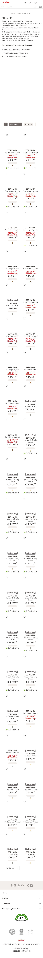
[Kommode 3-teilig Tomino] (12, 727)
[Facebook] (11, 885)
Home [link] (13, 13)
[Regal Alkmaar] (30, 863)
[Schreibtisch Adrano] (30, 349)
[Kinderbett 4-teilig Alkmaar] (30, 530)
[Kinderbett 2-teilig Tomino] (12, 687)
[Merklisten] (7, 135)
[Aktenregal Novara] (12, 766)
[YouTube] (22, 885)
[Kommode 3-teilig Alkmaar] (30, 569)
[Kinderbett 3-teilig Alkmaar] (30, 490)
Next (41, 102)
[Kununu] (31, 885)
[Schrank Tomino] (30, 415)
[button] (21, 919)
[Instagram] (15, 885)
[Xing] (28, 885)
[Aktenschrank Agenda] (12, 204)
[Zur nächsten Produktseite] (18, 868)
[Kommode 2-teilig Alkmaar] (30, 451)
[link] (25, 2)
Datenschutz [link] (35, 944)
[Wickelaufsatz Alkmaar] (12, 830)
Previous (2, 102)
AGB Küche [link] (16, 944)
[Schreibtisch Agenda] (30, 165)
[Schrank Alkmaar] (30, 764)
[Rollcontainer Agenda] (12, 165)
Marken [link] (19, 13)
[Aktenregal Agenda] (30, 243)
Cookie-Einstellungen (21, 949)
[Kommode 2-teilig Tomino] (30, 608)
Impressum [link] (26, 944)
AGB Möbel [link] (7, 944)
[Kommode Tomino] (12, 314)
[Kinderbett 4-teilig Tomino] (30, 648)
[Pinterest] (19, 885)
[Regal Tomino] (12, 863)
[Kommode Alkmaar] (12, 798)
